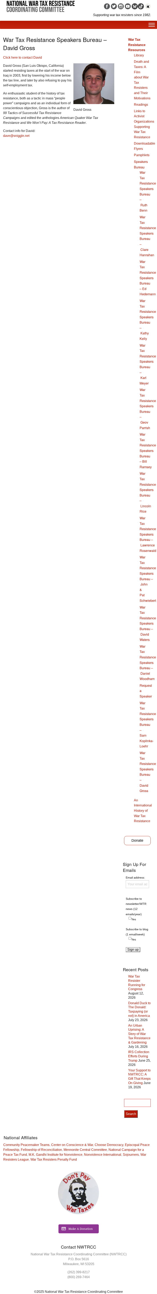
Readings (141, 104)
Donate (137, 840)
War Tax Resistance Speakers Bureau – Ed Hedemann (148, 278)
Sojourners (131, 1154)
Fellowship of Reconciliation (41, 1149)
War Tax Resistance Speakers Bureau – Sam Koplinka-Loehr (148, 725)
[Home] (40, 4)
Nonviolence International (102, 1154)
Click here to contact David (22, 57)
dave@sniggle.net (16, 135)
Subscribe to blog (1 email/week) (137, 932)
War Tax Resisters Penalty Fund (53, 1159)
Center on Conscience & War (72, 1145)
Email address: (135, 877)
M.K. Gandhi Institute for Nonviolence (55, 1154)
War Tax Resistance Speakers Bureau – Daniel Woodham (148, 662)
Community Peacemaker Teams (26, 1145)
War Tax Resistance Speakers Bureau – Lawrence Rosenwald (148, 534)
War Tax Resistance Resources (137, 45)
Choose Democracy (109, 1145)
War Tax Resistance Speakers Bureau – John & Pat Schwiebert (148, 579)
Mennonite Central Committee (85, 1149)
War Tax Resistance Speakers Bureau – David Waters (148, 623)
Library (139, 55)
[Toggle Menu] (151, 25)
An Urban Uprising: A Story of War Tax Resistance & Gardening (139, 1034)
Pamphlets (141, 155)
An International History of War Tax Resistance (143, 811)
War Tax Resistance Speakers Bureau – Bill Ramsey (148, 450)
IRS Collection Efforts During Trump (138, 1056)
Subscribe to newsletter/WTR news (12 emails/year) (136, 906)
